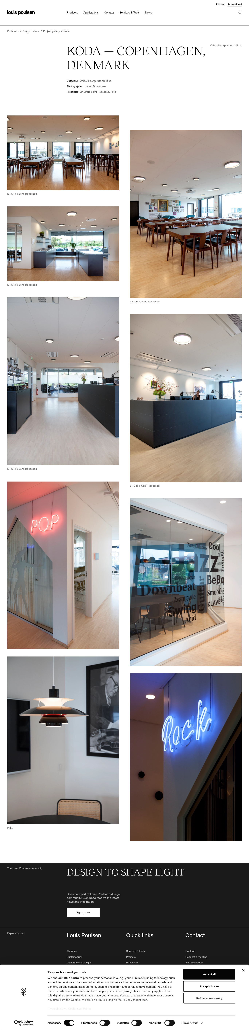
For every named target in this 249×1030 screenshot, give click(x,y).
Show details (190, 1022)
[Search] (240, 16)
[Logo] (21, 12)
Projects (131, 956)
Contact (189, 950)
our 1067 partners (70, 977)
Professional (234, 4)
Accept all (209, 974)
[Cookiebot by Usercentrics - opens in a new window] (24, 1023)
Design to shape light (79, 962)
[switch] (105, 1023)
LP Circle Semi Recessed (94, 91)
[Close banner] (243, 970)
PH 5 (113, 91)
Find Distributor (194, 962)
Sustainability (74, 956)
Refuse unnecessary (209, 998)
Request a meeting (196, 956)
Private (220, 4)
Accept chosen (209, 986)
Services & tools (135, 950)
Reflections (132, 962)
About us (72, 950)
